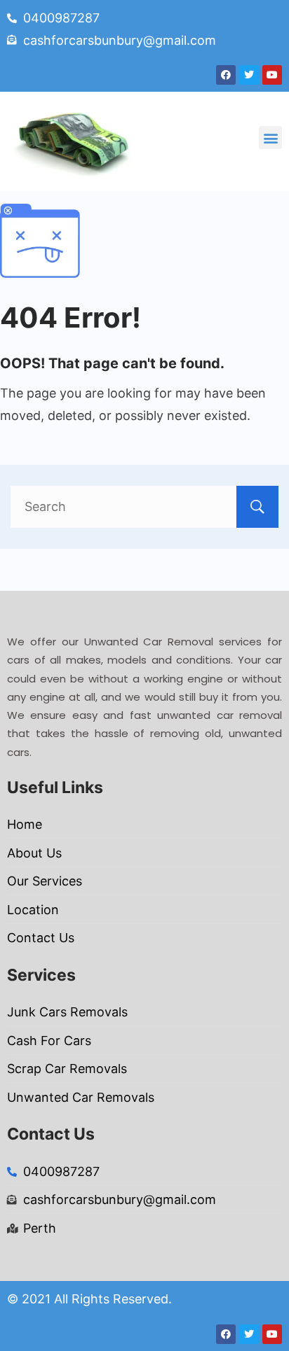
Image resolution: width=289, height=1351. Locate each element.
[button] (270, 137)
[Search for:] (144, 506)
